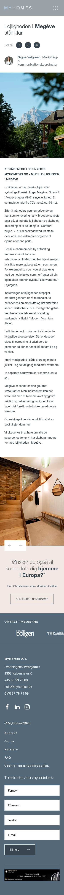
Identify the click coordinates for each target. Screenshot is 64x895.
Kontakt (10, 733)
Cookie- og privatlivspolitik (26, 765)
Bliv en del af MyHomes (32, 599)
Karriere (11, 749)
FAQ (7, 757)
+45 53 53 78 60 (16, 680)
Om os (9, 741)
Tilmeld (14, 849)
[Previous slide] (9, 545)
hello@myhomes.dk (18, 687)
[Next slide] (20, 545)
